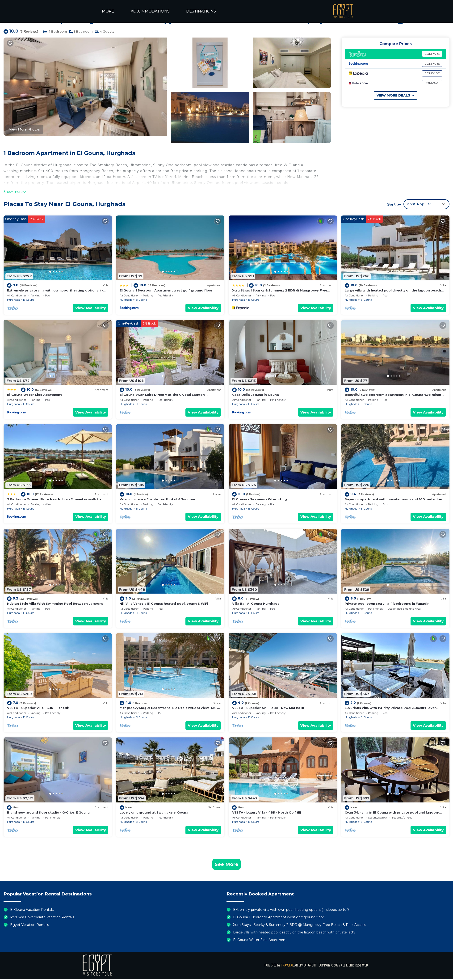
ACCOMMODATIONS (150, 11)
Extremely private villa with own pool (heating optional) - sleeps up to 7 (291, 909)
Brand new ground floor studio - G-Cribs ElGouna (48, 812)
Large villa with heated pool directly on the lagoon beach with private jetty (294, 932)
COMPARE (432, 53)
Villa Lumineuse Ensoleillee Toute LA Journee (157, 499)
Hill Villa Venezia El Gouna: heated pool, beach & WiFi (164, 603)
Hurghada (13, 299)
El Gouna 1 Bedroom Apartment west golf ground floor (166, 290)
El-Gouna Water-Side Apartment (34, 395)
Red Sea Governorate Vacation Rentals (42, 917)
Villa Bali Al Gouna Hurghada (256, 603)
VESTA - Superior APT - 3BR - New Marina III (268, 708)
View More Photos (24, 129)
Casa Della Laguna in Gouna (255, 395)
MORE (108, 11)
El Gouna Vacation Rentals (32, 909)
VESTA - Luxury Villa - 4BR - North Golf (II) (266, 812)
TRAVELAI (287, 965)
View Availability (90, 308)
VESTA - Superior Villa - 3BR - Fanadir (38, 708)
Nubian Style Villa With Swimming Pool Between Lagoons (55, 603)
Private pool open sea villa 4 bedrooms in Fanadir (386, 603)
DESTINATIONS (201, 11)
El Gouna (28, 299)
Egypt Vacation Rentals (29, 925)
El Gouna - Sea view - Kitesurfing (259, 499)
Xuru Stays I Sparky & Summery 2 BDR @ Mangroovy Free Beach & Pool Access (299, 925)
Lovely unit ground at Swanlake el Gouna (154, 812)
